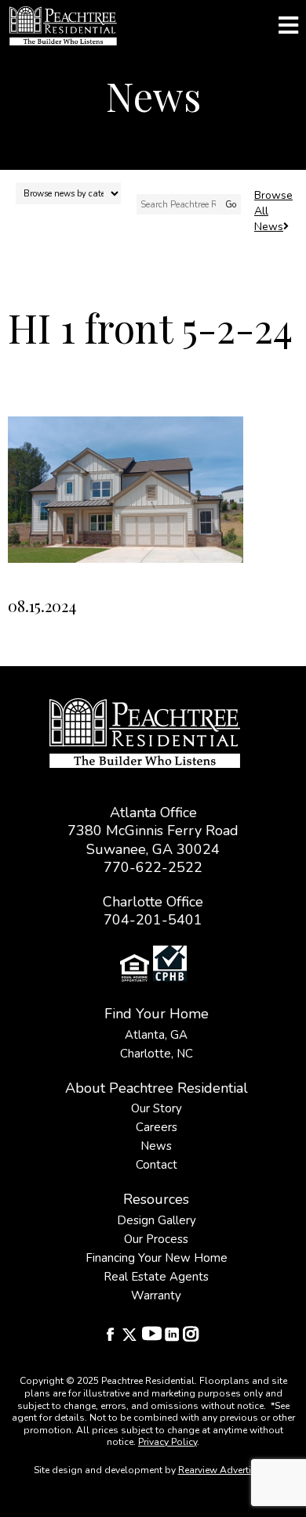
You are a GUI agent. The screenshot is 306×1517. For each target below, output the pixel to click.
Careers (156, 1127)
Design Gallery (156, 1220)
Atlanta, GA (156, 1035)
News (156, 1146)
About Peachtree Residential (156, 1088)
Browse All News (273, 211)
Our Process (156, 1239)
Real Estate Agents (156, 1277)
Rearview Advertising (224, 1470)
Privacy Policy (167, 1442)
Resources (156, 1199)
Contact (156, 1165)
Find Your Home (156, 1013)
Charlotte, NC (156, 1053)
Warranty (156, 1295)
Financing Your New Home (157, 1258)
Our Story (156, 1108)
